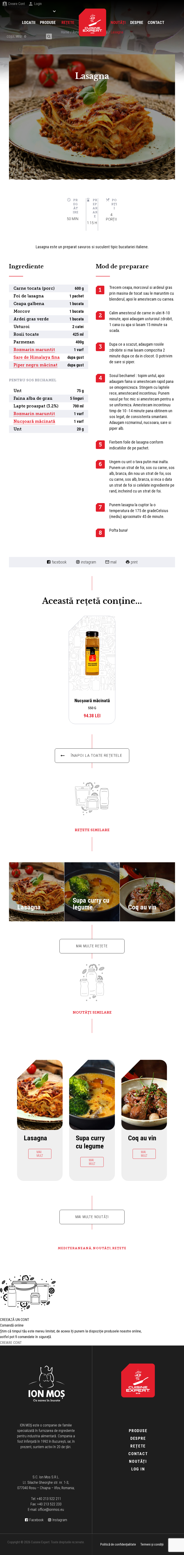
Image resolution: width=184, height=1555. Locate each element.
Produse (138, 1430)
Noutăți (102, 1248)
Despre (138, 1438)
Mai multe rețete (92, 946)
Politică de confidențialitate (118, 1544)
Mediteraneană (75, 1248)
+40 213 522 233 (49, 1504)
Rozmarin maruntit (34, 349)
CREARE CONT (11, 1342)
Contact (138, 1453)
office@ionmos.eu (51, 1509)
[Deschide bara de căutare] (49, 36)
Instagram (88, 562)
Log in (138, 1469)
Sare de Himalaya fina (36, 357)
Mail (113, 562)
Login (38, 4)
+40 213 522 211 (49, 1499)
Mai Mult (33, 914)
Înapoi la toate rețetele (96, 755)
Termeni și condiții (152, 1544)
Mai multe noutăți (92, 1217)
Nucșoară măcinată (34, 421)
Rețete (119, 1248)
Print (134, 562)
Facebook (59, 562)
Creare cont (16, 4)
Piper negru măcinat (35, 365)
